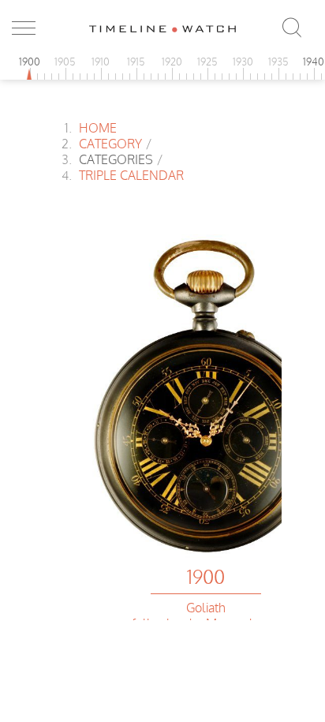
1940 (313, 61)
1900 (29, 61)
